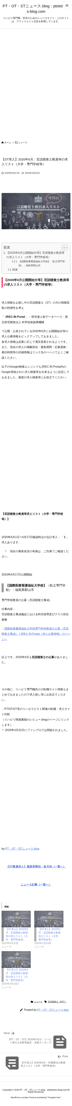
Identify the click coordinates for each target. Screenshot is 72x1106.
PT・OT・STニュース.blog (22, 848)
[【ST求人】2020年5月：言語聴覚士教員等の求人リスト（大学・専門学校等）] (16, 919)
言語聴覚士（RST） (57, 1001)
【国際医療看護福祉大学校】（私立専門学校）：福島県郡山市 (42, 263)
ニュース (22, 142)
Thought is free (54, 1097)
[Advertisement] (36, 448)
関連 (15, 269)
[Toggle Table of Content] (63, 248)
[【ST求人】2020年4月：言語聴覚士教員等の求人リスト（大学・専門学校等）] (16, 959)
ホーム (7, 142)
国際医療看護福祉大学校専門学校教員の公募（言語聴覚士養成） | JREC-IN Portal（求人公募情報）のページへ (36, 634)
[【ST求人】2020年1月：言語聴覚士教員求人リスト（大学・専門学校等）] (48, 919)
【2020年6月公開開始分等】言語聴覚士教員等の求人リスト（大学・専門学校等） (35, 255)
